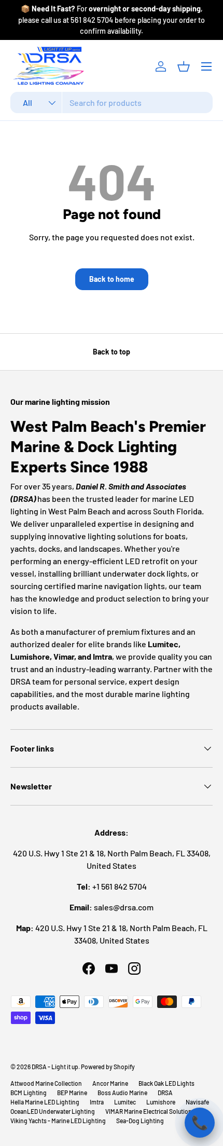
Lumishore (160, 1102)
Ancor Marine (110, 1083)
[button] (183, 66)
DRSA (165, 1092)
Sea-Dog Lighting (140, 1120)
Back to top (111, 351)
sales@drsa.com (124, 907)
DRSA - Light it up (55, 1066)
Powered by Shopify (108, 1066)
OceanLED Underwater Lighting (52, 1111)
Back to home (111, 279)
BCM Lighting (28, 1092)
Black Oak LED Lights (166, 1083)
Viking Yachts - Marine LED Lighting (58, 1120)
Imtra (97, 1102)
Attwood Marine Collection (46, 1083)
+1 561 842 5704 (119, 886)
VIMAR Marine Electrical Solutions (150, 1111)
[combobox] (111, 102)
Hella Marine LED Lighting (44, 1102)
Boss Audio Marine (122, 1092)
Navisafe (197, 1102)
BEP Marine (72, 1092)
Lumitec (125, 1102)
